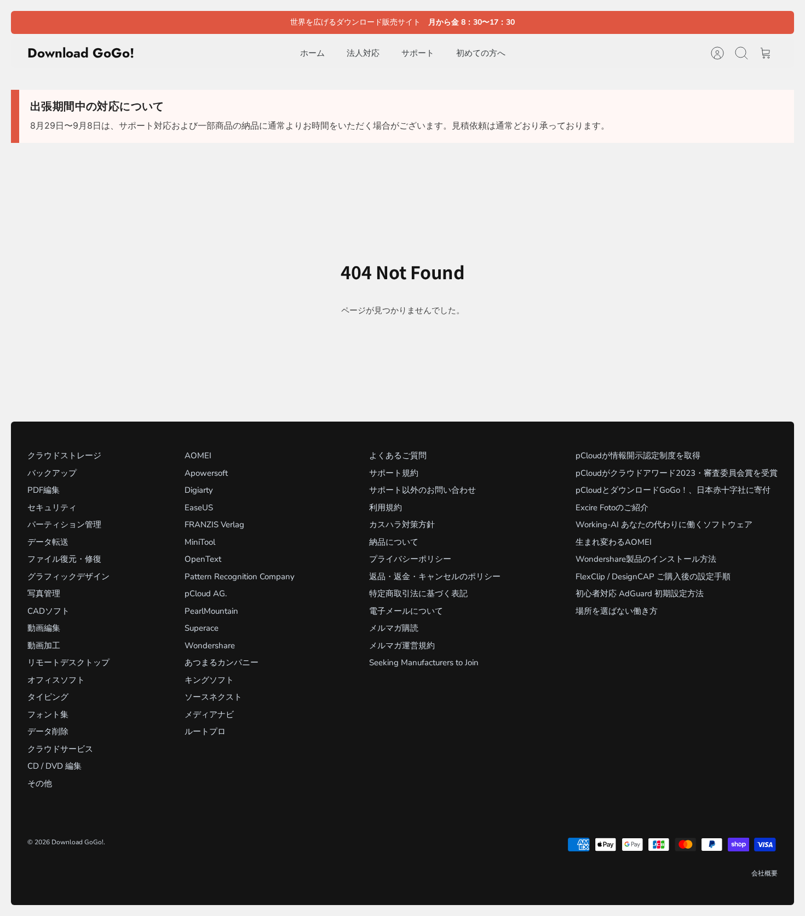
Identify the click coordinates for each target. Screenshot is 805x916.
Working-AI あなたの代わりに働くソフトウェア (664, 524)
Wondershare (210, 645)
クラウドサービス (60, 749)
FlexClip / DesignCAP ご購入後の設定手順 (653, 576)
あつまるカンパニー (221, 662)
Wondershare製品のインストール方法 (646, 559)
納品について (393, 542)
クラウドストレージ (64, 455)
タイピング (47, 697)
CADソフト (48, 611)
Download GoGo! (77, 842)
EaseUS (199, 507)
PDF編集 (43, 490)
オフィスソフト (56, 680)
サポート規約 (393, 473)
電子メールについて (406, 611)
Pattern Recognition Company (240, 576)
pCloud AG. (206, 593)
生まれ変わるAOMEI (614, 542)
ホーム (312, 53)
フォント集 (47, 714)
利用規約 (385, 507)
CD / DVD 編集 (54, 766)
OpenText (203, 559)
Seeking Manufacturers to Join (424, 662)
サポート (417, 53)
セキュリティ (52, 507)
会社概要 (764, 873)
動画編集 (43, 628)
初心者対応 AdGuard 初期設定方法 (640, 593)
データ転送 (47, 542)
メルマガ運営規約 (402, 645)
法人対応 (363, 53)
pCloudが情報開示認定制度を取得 (638, 455)
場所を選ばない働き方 (617, 611)
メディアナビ (209, 714)
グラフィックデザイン (68, 576)
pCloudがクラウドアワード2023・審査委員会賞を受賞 (677, 473)
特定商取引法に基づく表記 (418, 593)
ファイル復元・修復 (64, 559)
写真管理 (43, 593)
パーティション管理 (64, 524)
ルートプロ (205, 731)
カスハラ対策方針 (402, 524)
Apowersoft (206, 473)
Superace (202, 628)
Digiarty (199, 490)
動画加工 (43, 645)
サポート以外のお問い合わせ (422, 490)
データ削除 (47, 731)
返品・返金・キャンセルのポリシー (435, 576)
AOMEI (198, 455)
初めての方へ (480, 53)
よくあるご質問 (398, 455)
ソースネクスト (213, 697)
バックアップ (52, 473)
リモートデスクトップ (68, 662)
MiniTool (200, 542)
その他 (39, 783)
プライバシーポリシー (410, 559)
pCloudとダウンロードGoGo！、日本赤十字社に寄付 (673, 490)
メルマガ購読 (393, 628)
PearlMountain (211, 611)
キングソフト (209, 680)
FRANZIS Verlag (214, 524)
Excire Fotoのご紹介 (612, 507)
